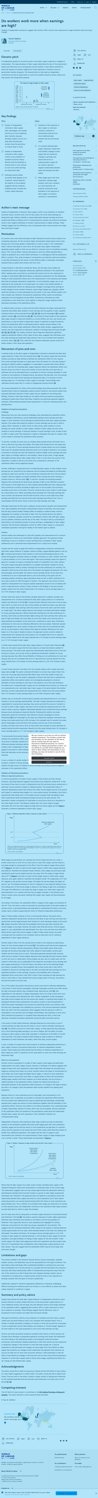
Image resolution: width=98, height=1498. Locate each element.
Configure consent (49, 758)
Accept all (49, 762)
